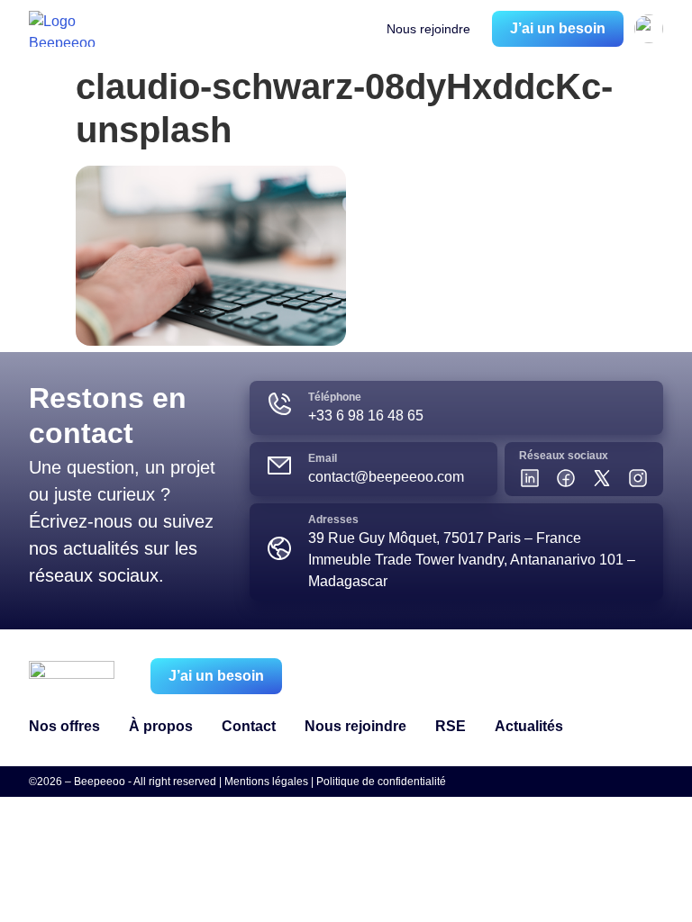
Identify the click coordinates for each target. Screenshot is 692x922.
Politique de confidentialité (381, 781)
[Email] (279, 465)
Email (322, 458)
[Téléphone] (279, 404)
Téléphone (334, 397)
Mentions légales (266, 781)
